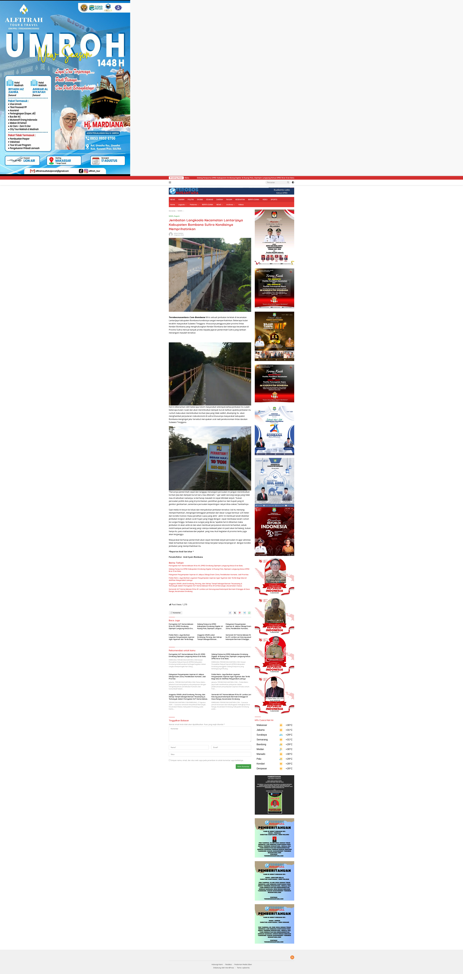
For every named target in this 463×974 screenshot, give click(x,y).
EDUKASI (209, 199)
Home (172, 205)
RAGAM (229, 199)
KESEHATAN (240, 199)
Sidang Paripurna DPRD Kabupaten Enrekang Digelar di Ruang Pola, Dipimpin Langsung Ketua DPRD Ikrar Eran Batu (209, 570)
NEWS (172, 199)
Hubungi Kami (217, 964)
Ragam (177, 216)
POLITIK (191, 199)
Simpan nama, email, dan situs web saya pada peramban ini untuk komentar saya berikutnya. (207, 760)
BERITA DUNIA (253, 199)
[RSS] (292, 957)
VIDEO (264, 199)
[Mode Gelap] (293, 182)
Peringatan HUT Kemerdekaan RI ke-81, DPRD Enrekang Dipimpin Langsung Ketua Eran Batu (206, 566)
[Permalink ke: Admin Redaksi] (171, 234)
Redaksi (228, 964)
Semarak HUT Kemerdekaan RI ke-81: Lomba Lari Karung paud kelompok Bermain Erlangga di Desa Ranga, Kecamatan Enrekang (209, 590)
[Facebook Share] (230, 613)
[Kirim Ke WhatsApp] (249, 613)
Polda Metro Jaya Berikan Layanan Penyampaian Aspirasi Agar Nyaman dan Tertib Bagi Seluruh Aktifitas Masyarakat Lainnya (208, 579)
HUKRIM (181, 199)
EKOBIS (200, 199)
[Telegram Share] (244, 613)
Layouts (181, 205)
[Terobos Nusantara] (184, 191)
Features (193, 205)
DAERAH (219, 199)
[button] (288, 182)
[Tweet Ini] (235, 613)
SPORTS (274, 199)
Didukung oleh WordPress (223, 968)
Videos (241, 205)
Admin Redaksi (178, 233)
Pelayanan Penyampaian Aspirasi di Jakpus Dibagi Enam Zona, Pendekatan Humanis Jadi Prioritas (200, 178)
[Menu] (170, 182)
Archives (229, 205)
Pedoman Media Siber (243, 964)
